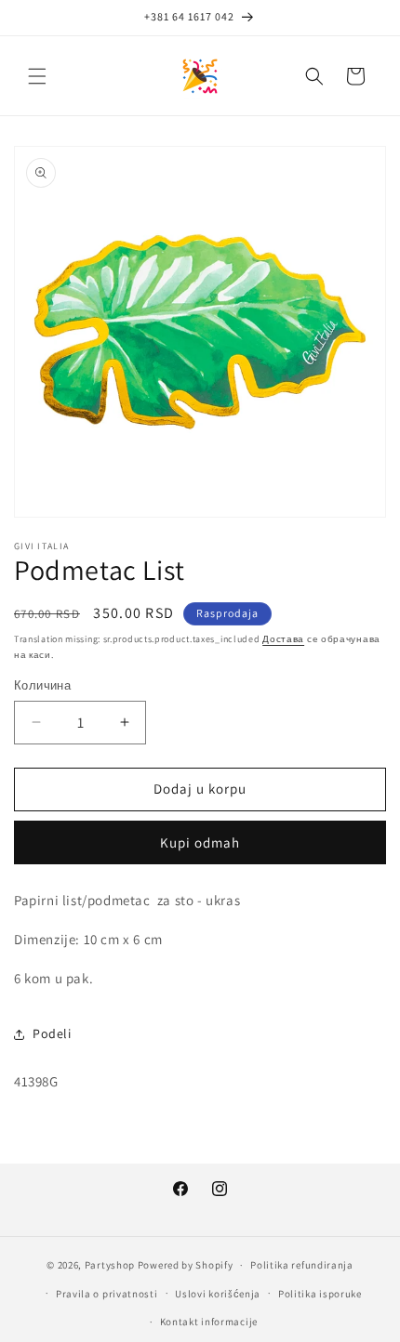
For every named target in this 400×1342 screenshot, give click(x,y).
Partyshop (110, 1264)
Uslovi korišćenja (217, 1293)
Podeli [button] (52, 1033)
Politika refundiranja (301, 1264)
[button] (37, 76)
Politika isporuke (320, 1293)
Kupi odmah (200, 842)
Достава (283, 639)
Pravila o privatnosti (107, 1293)
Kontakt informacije (209, 1321)
